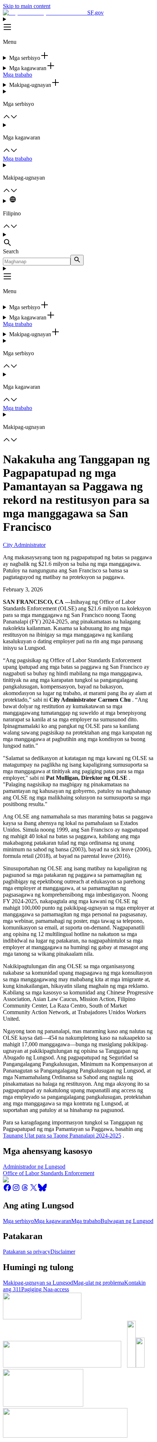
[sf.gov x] (33, 1190)
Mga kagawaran (52, 1221)
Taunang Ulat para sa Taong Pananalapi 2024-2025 (62, 1135)
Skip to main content (26, 6)
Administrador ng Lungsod (34, 1166)
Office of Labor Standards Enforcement (48, 1173)
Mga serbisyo (18, 1221)
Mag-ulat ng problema (98, 1283)
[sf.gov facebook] (7, 1190)
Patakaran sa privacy (26, 1252)
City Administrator (24, 545)
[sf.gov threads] (24, 1190)
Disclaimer (62, 1252)
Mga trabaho (17, 75)
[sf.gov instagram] (16, 1190)
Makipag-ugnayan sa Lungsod (38, 1283)
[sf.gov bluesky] (42, 1190)
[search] (77, 260)
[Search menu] (78, 239)
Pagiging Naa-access (45, 1289)
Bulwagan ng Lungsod (126, 1221)
